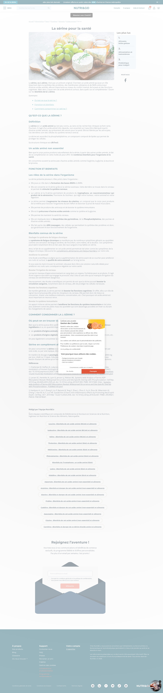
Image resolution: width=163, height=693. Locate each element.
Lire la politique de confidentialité (70, 349)
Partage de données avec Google (72, 358)
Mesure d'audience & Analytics (71, 360)
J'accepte (93, 371)
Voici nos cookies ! (67, 362)
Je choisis (69, 371)
